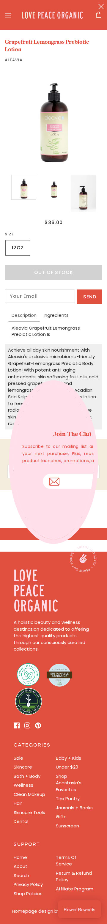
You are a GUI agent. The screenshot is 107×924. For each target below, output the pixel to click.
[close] (101, 6)
